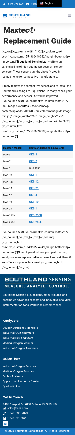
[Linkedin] (5, 423)
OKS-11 (34, 174)
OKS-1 (33, 208)
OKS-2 (33, 161)
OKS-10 (34, 202)
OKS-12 (34, 181)
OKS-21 (34, 188)
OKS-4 (33, 195)
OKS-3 (33, 154)
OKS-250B (35, 215)
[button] (69, 16)
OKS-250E (35, 222)
